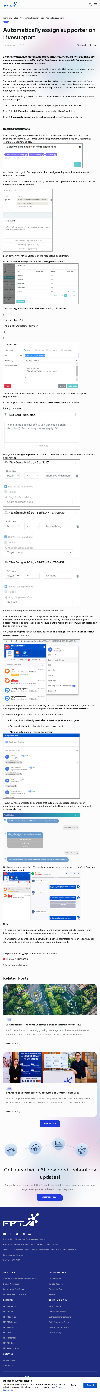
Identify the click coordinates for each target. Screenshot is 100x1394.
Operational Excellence (13, 1289)
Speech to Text (56, 1289)
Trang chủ (7, 17)
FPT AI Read (8, 1327)
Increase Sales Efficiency (14, 1294)
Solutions (9, 1272)
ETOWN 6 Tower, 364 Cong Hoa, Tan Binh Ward (36, 1244)
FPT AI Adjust (9, 1343)
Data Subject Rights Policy (61, 1327)
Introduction (9, 1360)
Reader (52, 1294)
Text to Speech (56, 1284)
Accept (90, 1385)
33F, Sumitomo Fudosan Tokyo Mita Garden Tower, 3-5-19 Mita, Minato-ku (43, 1249)
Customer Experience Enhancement (19, 1278)
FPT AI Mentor (9, 1337)
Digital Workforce (11, 1284)
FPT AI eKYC (8, 1332)
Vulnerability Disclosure (60, 1316)
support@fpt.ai (16, 1255)
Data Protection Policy (59, 1322)
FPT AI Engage (9, 1316)
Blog (16, 17)
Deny (73, 1385)
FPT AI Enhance (10, 1322)
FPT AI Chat (8, 1311)
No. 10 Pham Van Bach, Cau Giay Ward (27, 1239)
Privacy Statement (57, 1311)
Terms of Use (55, 1306)
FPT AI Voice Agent (11, 1348)
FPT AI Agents (9, 1306)
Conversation (55, 1278)
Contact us (8, 1365)
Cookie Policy (55, 1332)
